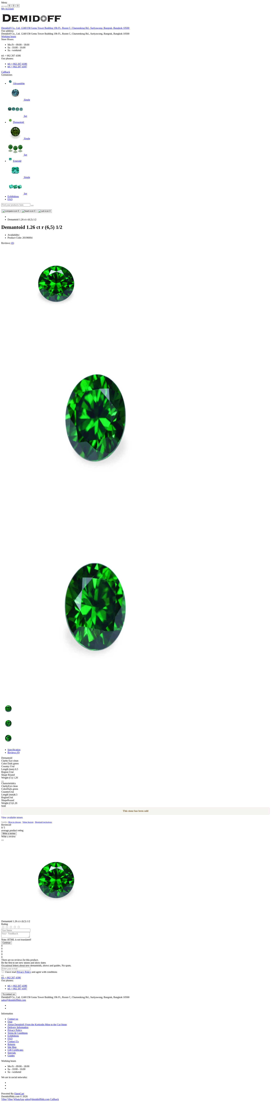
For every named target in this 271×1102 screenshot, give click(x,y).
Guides (11, 1055)
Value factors (27, 822)
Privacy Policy (24, 972)
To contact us (9, 994)
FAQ (10, 199)
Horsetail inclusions (43, 822)
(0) (12, 243)
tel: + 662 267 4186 (17, 63)
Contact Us (13, 1041)
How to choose (14, 822)
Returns (11, 1044)
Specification (14, 749)
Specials (12, 1052)
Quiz (10, 1021)
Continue (7, 943)
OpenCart (19, 1093)
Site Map (12, 1047)
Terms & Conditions (18, 1033)
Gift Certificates (15, 1050)
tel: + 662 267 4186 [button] (11, 977)
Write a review (9, 833)
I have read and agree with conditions (31, 972)
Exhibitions (13, 196)
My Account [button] (7, 8)
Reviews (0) (14, 752)
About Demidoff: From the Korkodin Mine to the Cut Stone (37, 1024)
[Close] (2, 840)
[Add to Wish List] (2, 781)
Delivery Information (18, 1027)
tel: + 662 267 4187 (17, 66)
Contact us (13, 1019)
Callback (5, 72)
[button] (65, 28)
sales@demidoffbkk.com (13, 1000)
